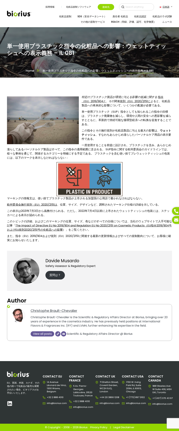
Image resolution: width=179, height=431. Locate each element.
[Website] (57, 334)
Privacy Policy (98, 427)
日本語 (166, 7)
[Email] (63, 334)
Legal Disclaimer (123, 427)
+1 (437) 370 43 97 (155, 398)
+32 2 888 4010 (49, 397)
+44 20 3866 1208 (102, 397)
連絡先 (106, 7)
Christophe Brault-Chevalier (54, 310)
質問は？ (55, 275)
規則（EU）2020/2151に (135, 101)
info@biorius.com (49, 403)
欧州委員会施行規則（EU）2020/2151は (32, 205)
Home (30, 71)
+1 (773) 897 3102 (128, 397)
